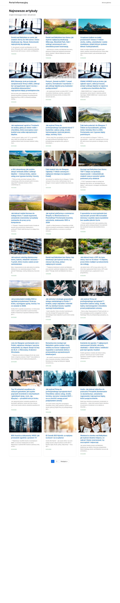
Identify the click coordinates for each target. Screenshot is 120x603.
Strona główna (106, 2)
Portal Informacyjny (18, 2)
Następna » (64, 461)
